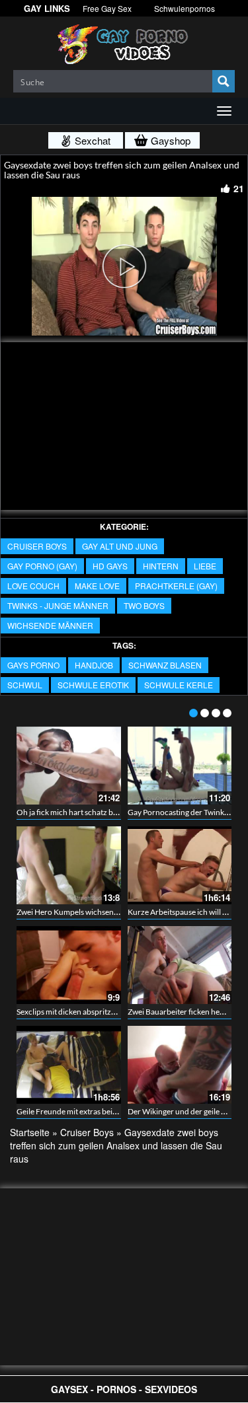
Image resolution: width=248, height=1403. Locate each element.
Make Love (97, 585)
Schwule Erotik (93, 684)
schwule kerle (178, 684)
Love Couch (33, 585)
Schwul (24, 684)
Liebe (205, 565)
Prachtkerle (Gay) (176, 585)
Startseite (30, 1132)
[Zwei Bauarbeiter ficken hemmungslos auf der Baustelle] (180, 965)
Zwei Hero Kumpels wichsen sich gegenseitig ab (98, 912)
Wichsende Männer (50, 625)
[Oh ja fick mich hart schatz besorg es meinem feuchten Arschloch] (69, 766)
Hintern (161, 565)
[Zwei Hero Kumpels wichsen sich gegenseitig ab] (69, 865)
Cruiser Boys (37, 546)
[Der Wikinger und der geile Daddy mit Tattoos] (180, 1065)
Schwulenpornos (184, 8)
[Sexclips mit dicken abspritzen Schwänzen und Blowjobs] (69, 965)
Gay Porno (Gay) (42, 565)
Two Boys (144, 605)
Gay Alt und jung (119, 546)
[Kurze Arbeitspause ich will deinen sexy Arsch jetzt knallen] (180, 865)
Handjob (94, 664)
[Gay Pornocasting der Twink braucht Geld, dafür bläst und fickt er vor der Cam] (180, 766)
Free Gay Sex (107, 8)
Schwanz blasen (165, 664)
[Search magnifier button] (223, 81)
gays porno (33, 664)
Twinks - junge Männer (57, 605)
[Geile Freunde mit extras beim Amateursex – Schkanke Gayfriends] (69, 1065)
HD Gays (110, 565)
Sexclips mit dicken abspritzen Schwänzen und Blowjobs (113, 1012)
